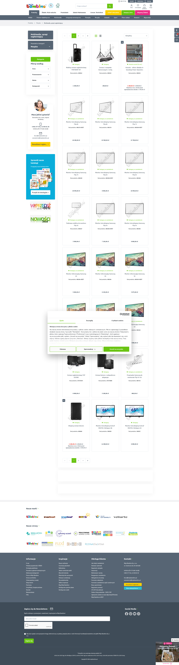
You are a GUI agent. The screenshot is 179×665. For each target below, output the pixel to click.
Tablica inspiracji (63, 582)
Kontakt (132, 1)
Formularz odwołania (97, 580)
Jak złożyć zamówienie (97, 563)
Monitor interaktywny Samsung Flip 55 (105, 224)
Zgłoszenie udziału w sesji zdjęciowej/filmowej (104, 595)
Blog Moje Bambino (64, 585)
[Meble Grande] (74, 544)
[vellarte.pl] (120, 516)
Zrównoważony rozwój (32, 580)
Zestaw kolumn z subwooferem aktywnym (105, 376)
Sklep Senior (29, 582)
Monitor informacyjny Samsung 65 (76, 275)
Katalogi (149, 1)
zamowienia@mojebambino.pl (40, 138)
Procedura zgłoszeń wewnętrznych (35, 570)
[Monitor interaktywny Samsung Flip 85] (76, 107)
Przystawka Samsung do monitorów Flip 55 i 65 (134, 376)
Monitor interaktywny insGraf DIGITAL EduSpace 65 (134, 427)
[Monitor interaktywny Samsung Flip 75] (134, 107)
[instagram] (138, 613)
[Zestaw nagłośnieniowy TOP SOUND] (76, 360)
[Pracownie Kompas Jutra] (82, 533)
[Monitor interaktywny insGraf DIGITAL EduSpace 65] (134, 411)
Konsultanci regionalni (40, 144)
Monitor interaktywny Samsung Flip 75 (135, 123)
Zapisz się (29, 641)
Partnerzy (29, 585)
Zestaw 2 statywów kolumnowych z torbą (105, 69)
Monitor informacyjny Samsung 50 (135, 275)
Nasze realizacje (63, 563)
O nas (27, 563)
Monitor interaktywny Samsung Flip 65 (105, 174)
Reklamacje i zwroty (96, 573)
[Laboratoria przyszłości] (107, 533)
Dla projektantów (63, 580)
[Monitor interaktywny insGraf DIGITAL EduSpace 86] (105, 411)
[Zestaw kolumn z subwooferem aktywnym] (105, 360)
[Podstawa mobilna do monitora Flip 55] (76, 208)
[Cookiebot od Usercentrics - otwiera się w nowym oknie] (121, 314)
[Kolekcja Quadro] (47, 544)
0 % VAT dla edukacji (97, 590)
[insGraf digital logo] (68, 516)
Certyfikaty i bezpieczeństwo (34, 587)
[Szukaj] (110, 6)
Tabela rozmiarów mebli (65, 570)
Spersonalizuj (88, 349)
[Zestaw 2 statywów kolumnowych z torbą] (105, 53)
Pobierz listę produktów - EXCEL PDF (101, 592)
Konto (131, 7)
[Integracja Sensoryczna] (49, 533)
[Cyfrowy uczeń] (64, 533)
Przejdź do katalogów (39, 193)
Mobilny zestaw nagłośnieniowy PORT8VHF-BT (76, 69)
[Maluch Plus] (34, 533)
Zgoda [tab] (61, 320)
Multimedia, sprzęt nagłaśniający (39, 35)
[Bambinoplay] (120, 533)
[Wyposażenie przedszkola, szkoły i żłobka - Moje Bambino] (36, 5)
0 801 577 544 (36, 127)
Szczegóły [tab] (89, 320)
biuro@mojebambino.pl (40, 136)
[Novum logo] (85, 516)
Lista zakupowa (138, 7)
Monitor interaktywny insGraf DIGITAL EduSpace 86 (105, 427)
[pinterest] (130, 613)
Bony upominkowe (96, 585)
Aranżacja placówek (64, 566)
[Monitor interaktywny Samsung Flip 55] (105, 208)
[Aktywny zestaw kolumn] (76, 411)
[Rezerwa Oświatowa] (94, 544)
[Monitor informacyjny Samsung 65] (76, 259)
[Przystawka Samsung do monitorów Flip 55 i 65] (134, 360)
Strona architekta (31, 578)
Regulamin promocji (96, 587)
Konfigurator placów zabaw (66, 587)
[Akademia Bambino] (133, 533)
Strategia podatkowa (31, 568)
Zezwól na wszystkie (116, 349)
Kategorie (40, 59)
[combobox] (94, 6)
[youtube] (134, 613)
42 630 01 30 (45, 127)
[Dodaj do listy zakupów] (84, 45)
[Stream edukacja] (96, 533)
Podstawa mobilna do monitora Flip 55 (76, 224)
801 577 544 (123, 1)
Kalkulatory (140, 1)
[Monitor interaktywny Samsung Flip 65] (105, 158)
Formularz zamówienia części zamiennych (103, 582)
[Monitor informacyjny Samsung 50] (134, 259)
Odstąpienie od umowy (97, 578)
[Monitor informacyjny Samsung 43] (105, 310)
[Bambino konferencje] (33, 544)
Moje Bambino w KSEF (97, 597)
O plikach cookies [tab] (117, 320)
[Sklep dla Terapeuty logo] (103, 516)
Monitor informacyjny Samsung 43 (135, 326)
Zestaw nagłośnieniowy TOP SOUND (76, 376)
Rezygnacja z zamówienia (98, 575)
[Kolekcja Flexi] (59, 544)
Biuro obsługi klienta (132, 588)
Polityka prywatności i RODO (34, 566)
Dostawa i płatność (96, 566)
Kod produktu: (74, 73)
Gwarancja (94, 570)
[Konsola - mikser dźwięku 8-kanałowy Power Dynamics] (134, 53)
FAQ (27, 595)
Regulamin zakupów (96, 568)
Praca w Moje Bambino (32, 575)
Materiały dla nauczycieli (66, 575)
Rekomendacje (30, 592)
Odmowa (63, 349)
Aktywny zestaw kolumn (76, 426)
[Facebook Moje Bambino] (126, 613)
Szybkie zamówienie (144, 8)
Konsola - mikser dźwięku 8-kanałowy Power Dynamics (135, 69)
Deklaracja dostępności (32, 573)
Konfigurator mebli (64, 590)
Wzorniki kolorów (63, 573)
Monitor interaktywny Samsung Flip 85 (76, 123)
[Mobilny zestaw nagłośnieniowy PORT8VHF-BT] (76, 53)
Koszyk (150, 7)
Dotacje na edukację (64, 578)
